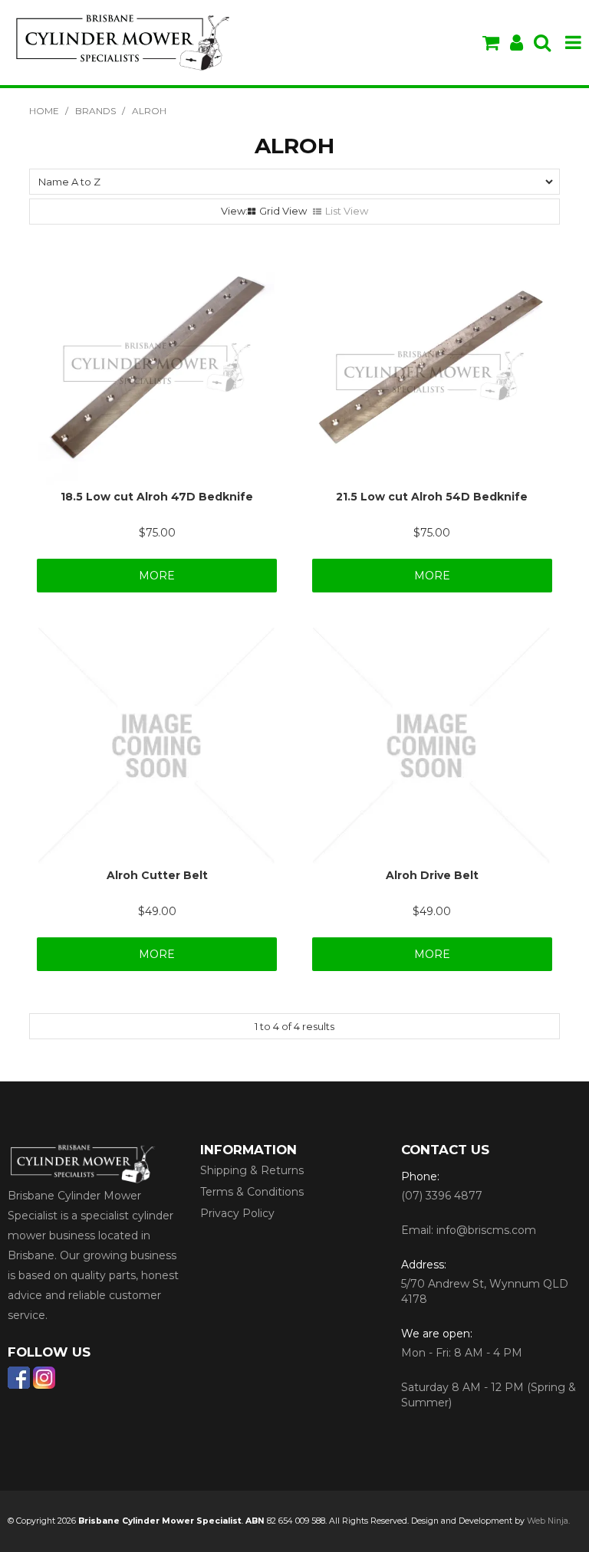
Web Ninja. (548, 1521)
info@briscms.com (486, 1230)
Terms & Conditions (252, 1192)
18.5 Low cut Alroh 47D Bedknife (157, 497)
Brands (95, 110)
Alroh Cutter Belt (157, 875)
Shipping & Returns (252, 1170)
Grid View (283, 211)
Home (44, 110)
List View (346, 211)
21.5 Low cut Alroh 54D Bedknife (432, 497)
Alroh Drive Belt (432, 875)
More (157, 575)
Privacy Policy (237, 1213)
